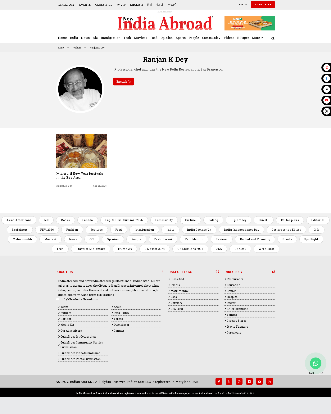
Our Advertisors (71, 330)
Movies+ (140, 38)
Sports (181, 38)
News (85, 38)
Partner (66, 319)
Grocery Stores (236, 320)
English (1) (123, 81)
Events (85, 5)
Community (211, 38)
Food (153, 38)
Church (232, 291)
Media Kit (67, 324)
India (74, 38)
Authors (77, 47)
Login (242, 4)
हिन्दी (149, 5)
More (256, 38)
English (136, 5)
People (194, 38)
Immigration (110, 38)
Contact (119, 330)
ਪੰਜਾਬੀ (159, 5)
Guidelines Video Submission (81, 353)
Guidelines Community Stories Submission (82, 345)
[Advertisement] (82, 23)
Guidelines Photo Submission (81, 359)
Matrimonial (180, 291)
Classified (103, 5)
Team (64, 307)
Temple (232, 314)
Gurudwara (234, 332)
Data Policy (121, 313)
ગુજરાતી (171, 5)
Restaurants (235, 279)
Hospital (233, 297)
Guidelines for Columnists (78, 336)
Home (62, 38)
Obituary (176, 303)
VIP (123, 5)
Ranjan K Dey (97, 47)
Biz (95, 38)
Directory (66, 5)
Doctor (231, 303)
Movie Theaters (237, 326)
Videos (229, 38)
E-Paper (243, 38)
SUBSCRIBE (262, 4)
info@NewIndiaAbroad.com (79, 299)
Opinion (167, 38)
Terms (118, 319)
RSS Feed (177, 309)
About (117, 307)
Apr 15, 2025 (100, 185)
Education (233, 285)
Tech (127, 38)
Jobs (174, 297)
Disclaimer (121, 324)
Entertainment (237, 309)
